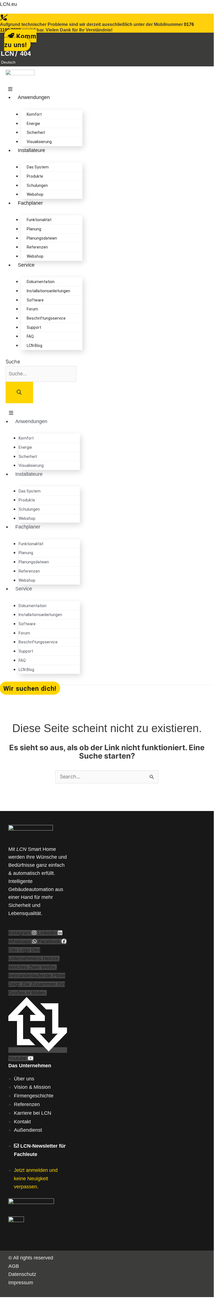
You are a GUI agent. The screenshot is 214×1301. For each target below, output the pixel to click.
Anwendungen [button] (34, 97)
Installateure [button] (31, 150)
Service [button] (26, 265)
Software (35, 300)
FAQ (30, 336)
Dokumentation (41, 281)
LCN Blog (34, 345)
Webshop (35, 194)
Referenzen (37, 247)
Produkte (35, 176)
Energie (33, 123)
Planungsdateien (42, 238)
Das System (38, 167)
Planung (34, 229)
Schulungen (37, 185)
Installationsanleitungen (48, 291)
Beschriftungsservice (46, 318)
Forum (32, 309)
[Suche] (19, 392)
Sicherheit (36, 132)
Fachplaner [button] (30, 203)
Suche (13, 362)
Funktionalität (39, 220)
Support (34, 327)
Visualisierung (39, 141)
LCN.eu (8, 4)
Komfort (34, 114)
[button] (9, 62)
